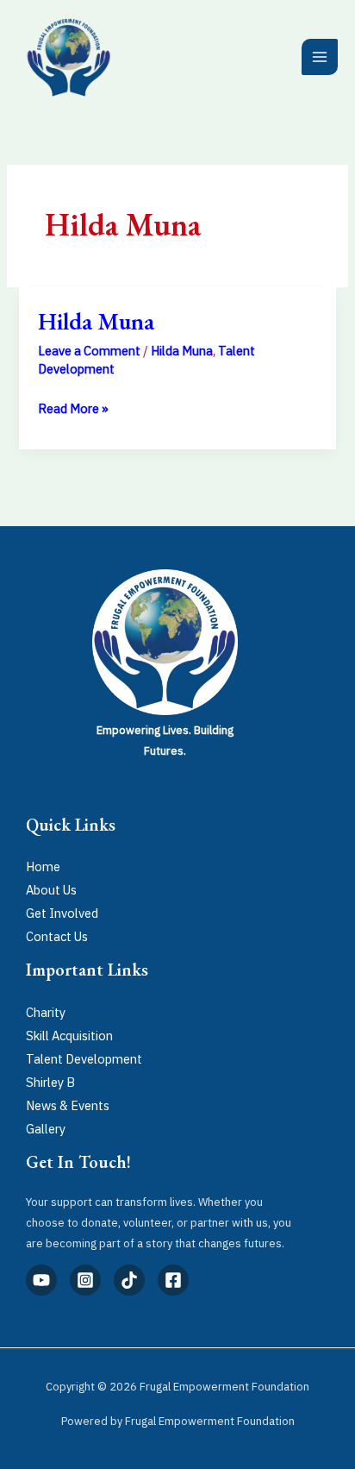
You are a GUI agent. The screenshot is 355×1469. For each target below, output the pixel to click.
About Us (51, 890)
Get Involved (62, 913)
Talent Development (84, 1059)
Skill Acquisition (69, 1035)
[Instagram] (85, 1280)
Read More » (73, 407)
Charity (45, 1012)
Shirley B (50, 1082)
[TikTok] (129, 1280)
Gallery (45, 1129)
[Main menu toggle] (320, 57)
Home (43, 866)
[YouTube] (41, 1280)
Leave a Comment (89, 350)
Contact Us (57, 936)
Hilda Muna (96, 320)
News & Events (67, 1105)
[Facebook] (173, 1280)
